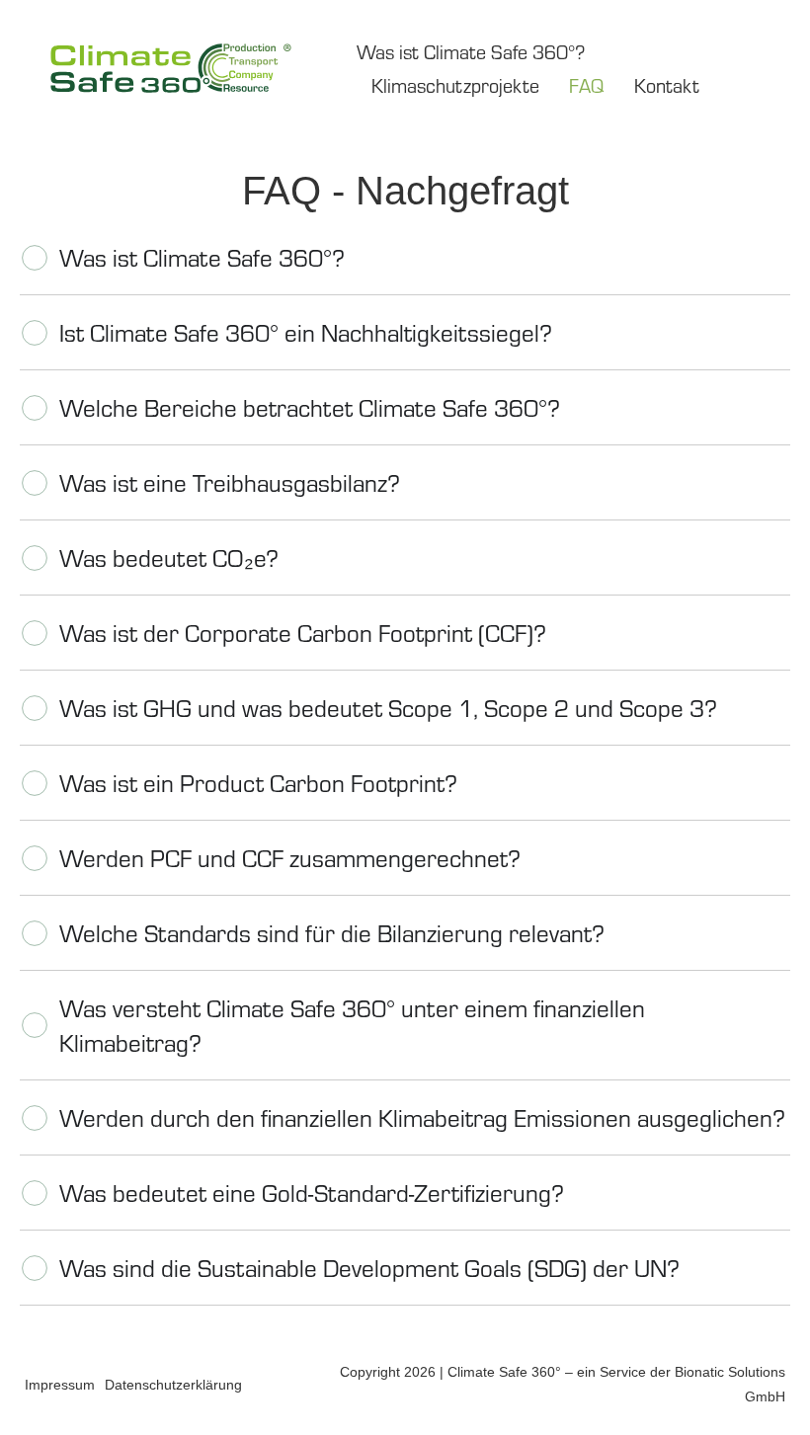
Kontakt (666, 84)
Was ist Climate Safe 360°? (471, 51)
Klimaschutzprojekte (455, 84)
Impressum (60, 1385)
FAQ (587, 84)
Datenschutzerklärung (173, 1385)
